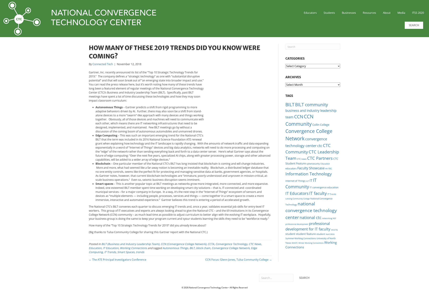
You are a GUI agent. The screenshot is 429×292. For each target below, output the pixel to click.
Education (95, 248)
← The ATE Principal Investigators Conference (117, 259)
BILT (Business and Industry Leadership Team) (130, 244)
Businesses (349, 13)
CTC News (255, 244)
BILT (192, 248)
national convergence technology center (311, 210)
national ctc (310, 217)
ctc (319, 145)
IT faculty (318, 193)
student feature (306, 234)
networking (327, 218)
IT (311, 180)
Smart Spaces (126, 252)
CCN (298, 116)
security (334, 229)
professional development (296, 224)
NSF (334, 218)
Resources (369, 13)
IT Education (110, 248)
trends (140, 252)
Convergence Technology (231, 244)
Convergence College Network (231, 248)
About (387, 13)
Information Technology (308, 174)
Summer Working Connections (300, 238)
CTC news (302, 158)
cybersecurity (313, 163)
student (290, 234)
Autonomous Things (175, 248)
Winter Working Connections (311, 243)
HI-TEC (328, 168)
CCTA (211, 244)
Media (401, 13)
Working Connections (133, 248)
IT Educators (297, 193)
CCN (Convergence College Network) (183, 244)
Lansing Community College (297, 198)
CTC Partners (320, 158)
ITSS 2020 (418, 13)
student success (325, 234)
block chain (203, 248)
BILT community (311, 105)
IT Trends (110, 252)
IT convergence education (324, 187)
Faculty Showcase (311, 168)
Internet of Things (295, 180)
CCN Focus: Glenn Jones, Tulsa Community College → (238, 259)
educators (291, 168)
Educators (310, 13)
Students (329, 13)
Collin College (320, 125)
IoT (307, 181)
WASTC (295, 243)
